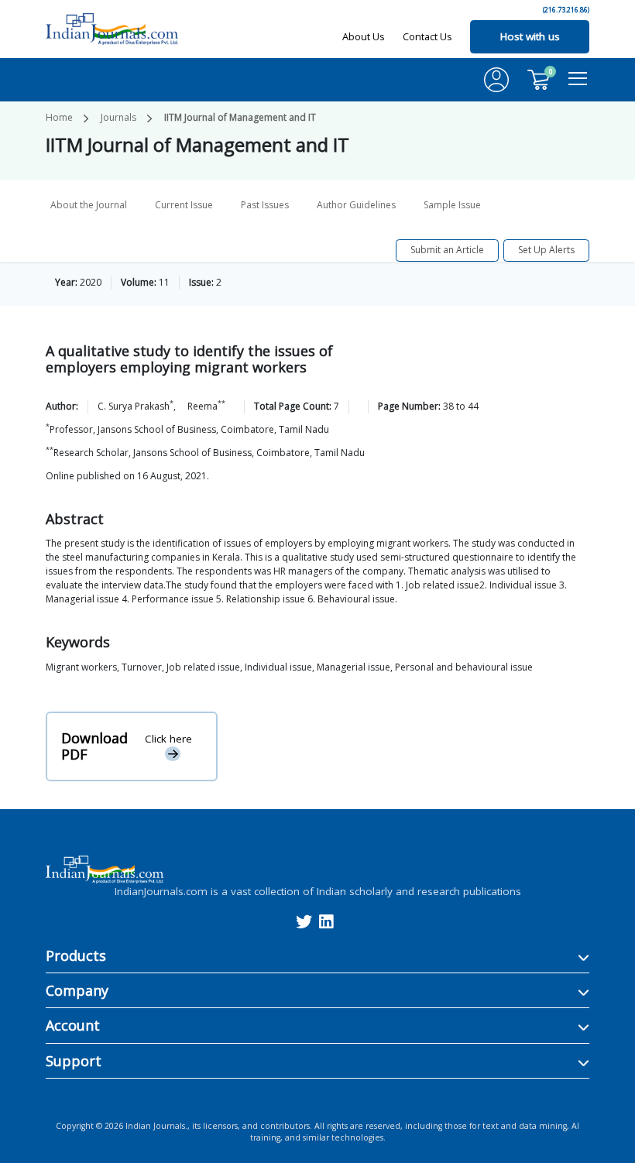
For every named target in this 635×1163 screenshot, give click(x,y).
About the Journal (88, 204)
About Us (363, 36)
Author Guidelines (356, 204)
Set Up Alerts (546, 249)
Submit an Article (447, 249)
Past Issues (265, 204)
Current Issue (184, 204)
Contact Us (427, 36)
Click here (168, 739)
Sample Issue (452, 204)
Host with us (530, 36)
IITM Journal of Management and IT (240, 117)
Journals (118, 117)
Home (59, 117)
